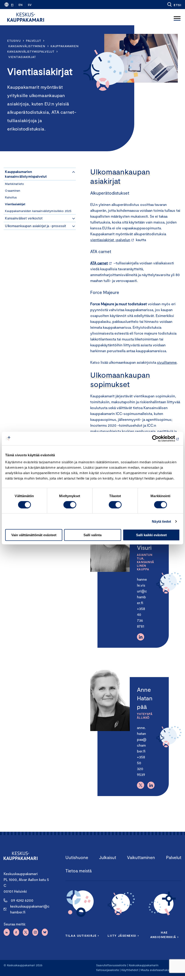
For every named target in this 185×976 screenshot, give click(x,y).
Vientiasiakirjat (22, 57)
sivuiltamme (167, 362)
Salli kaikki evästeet (151, 535)
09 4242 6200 (22, 900)
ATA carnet (99, 263)
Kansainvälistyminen (26, 46)
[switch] (69, 504)
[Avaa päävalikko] (177, 17)
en (20, 5)
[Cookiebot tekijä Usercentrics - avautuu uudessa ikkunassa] (160, 438)
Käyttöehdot (129, 970)
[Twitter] (140, 785)
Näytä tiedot (161, 521)
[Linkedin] (140, 637)
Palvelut (33, 40)
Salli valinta (92, 535)
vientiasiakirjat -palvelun (110, 240)
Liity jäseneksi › (123, 935)
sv (30, 5)
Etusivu (14, 40)
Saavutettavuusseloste (111, 965)
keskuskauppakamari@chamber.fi (29, 909)
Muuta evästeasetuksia (156, 970)
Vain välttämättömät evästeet (33, 535)
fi (12, 5)
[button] (174, 4)
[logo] (25, 17)
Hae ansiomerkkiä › (164, 935)
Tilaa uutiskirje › (82, 935)
